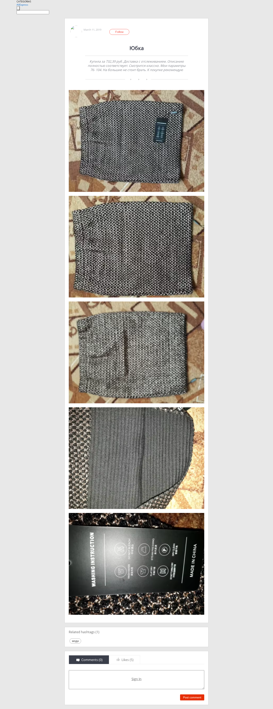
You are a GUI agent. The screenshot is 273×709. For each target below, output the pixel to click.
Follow (119, 31)
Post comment (192, 697)
